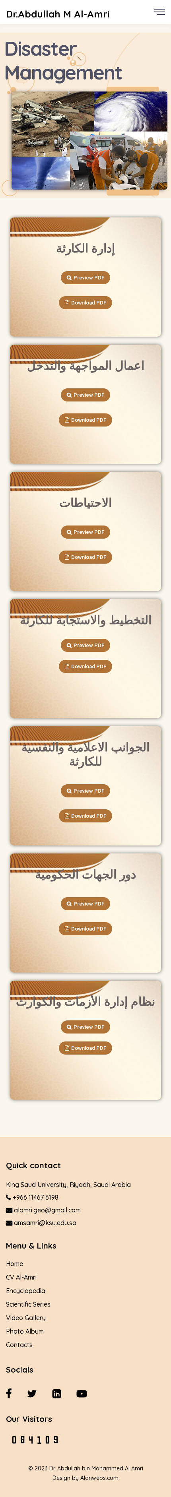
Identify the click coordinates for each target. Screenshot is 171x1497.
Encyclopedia (25, 1291)
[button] (85, 277)
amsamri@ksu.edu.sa (44, 1223)
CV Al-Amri (21, 1277)
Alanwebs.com (99, 1477)
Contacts (19, 1345)
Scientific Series (28, 1304)
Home (14, 1264)
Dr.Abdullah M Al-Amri (57, 14)
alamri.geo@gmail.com (46, 1210)
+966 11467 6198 (34, 1197)
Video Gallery (26, 1318)
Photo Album (25, 1331)
